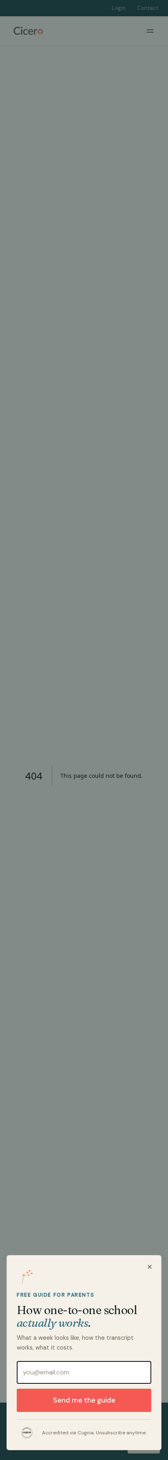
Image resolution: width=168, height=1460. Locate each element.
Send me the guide (84, 1400)
